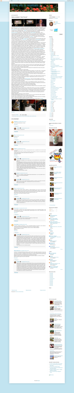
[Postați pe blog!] (23, 114)
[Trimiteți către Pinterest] (26, 114)
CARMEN (18, 128)
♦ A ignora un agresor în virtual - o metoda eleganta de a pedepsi (56, 370)
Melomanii (52, 61)
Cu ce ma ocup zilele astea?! (55, 65)
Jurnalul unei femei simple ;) (53, 267)
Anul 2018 (51, 277)
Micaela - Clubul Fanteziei (54, 266)
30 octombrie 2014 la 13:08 (25, 198)
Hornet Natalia (16, 224)
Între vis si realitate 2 (26, 5)
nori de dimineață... (52, 216)
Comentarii (52, 210)
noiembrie (52, 53)
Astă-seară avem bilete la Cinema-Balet (56, 76)
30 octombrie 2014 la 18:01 (23, 208)
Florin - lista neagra (53, 253)
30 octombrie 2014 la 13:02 (20, 188)
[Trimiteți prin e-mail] (22, 114)
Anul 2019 (51, 276)
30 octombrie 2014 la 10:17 (22, 121)
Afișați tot (61, 249)
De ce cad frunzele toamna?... (55, 88)
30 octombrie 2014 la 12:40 (25, 128)
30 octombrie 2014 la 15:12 (25, 179)
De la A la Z (51, 125)
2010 (51, 116)
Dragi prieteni (52, 350)
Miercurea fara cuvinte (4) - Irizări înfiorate (58, 199)
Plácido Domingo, (27, 78)
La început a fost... (53, 93)
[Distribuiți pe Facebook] (25, 114)
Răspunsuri (16, 126)
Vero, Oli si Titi (52, 246)
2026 (51, 38)
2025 (51, 39)
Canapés (41, 98)
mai (51, 106)
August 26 (51, 233)
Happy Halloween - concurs (55, 55)
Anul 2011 (51, 284)
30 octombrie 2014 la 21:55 (23, 224)
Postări (51, 209)
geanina (18, 173)
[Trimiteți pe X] (24, 114)
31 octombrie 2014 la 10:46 (25, 250)
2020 (51, 43)
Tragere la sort (53, 81)
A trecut (52, 68)
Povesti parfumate (52, 205)
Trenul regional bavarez (54, 96)
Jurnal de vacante (52, 120)
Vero (51, 229)
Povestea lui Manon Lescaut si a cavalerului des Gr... (55, 71)
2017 (51, 47)
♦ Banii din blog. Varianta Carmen (55, 366)
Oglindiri (55, 318)
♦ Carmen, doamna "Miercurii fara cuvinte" (56, 363)
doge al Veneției (32, 32)
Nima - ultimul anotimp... (54, 218)
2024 (51, 40)
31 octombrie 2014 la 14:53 (25, 234)
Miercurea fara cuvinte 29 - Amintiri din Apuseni (58, 188)
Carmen (51, 256)
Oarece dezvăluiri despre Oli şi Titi (54, 247)
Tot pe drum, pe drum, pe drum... (54, 257)
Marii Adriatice (13, 29)
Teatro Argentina (38, 39)
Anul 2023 (51, 275)
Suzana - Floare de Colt (53, 221)
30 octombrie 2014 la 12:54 (25, 158)
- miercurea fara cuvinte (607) (54, 219)
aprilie (52, 107)
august (52, 102)
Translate (56, 18)
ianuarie (52, 111)
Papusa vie (52, 62)
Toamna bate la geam (54, 75)
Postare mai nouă (14, 290)
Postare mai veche (43, 290)
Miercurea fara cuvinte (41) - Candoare (56, 87)
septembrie (52, 101)
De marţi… (51, 230)
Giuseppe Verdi (26, 38)
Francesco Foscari (14, 32)
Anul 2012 (51, 283)
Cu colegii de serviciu (54, 97)
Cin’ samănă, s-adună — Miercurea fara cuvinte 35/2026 (58, 173)
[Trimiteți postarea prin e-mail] (20, 114)
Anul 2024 (51, 274)
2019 (51, 44)
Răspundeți (15, 124)
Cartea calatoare (53, 86)
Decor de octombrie (53, 92)
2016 (51, 48)
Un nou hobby (53, 83)
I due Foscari (24, 39)
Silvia (15, 188)
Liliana (51, 225)
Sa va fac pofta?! (53, 91)
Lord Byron (32, 36)
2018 (51, 45)
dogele (25, 30)
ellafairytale (16, 121)
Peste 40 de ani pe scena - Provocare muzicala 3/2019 (58, 345)
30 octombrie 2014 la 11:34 (21, 148)
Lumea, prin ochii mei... (53, 215)
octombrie (52, 54)
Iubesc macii (56, 337)
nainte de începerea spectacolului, (39, 48)
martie (52, 108)
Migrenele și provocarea (53, 260)
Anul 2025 (51, 273)
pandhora (15, 148)
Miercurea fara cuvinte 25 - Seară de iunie (58, 193)
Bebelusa (52, 82)
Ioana (51, 240)
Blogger (38, 380)
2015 (51, 49)
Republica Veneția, (18, 27)
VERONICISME (52, 243)
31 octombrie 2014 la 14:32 (25, 216)
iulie (51, 103)
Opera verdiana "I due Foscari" (55, 58)
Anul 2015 (51, 279)
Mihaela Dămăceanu (17, 250)
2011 (51, 115)
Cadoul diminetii (53, 79)
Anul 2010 (51, 285)
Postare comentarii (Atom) (19, 291)
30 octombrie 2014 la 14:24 (23, 173)
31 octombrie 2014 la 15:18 (25, 261)
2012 (51, 114)
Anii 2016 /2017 (52, 278)
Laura (51, 262)
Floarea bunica (16, 208)
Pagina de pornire (28, 290)
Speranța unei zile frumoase (58, 355)
